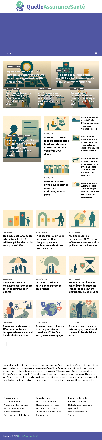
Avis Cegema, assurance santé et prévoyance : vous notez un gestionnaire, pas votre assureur (90, 143)
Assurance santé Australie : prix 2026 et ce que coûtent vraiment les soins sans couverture (90, 190)
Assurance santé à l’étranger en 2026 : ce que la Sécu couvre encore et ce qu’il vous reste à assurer (84, 240)
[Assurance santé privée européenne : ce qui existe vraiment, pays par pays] (56, 167)
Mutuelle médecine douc (15, 405)
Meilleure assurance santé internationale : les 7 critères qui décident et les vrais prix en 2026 (18, 240)
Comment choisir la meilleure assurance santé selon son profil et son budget (17, 287)
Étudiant (11, 136)
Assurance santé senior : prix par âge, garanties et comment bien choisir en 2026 (83, 330)
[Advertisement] (51, 32)
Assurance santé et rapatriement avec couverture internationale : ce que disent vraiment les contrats (89, 167)
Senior (78, 323)
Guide (10, 67)
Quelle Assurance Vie (77, 411)
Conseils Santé (43, 398)
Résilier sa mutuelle (77, 401)
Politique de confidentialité (16, 415)
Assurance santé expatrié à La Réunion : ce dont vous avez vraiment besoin (90, 123)
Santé (17, 67)
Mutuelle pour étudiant (46, 401)
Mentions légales (12, 411)
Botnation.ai (42, 415)
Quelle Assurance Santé (28, 436)
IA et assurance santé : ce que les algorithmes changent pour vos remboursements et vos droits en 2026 (50, 242)
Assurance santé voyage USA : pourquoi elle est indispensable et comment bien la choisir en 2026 (18, 330)
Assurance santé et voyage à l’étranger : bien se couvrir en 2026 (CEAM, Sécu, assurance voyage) (51, 330)
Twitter (71, 415)
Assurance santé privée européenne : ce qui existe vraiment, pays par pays (56, 188)
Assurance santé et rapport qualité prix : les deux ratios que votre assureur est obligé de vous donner (56, 146)
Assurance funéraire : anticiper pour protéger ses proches (49, 285)
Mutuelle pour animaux (46, 408)
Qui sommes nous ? (13, 401)
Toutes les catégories (14, 408)
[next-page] (9, 344)
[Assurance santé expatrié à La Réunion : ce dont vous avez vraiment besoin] (76, 117)
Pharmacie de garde (77, 398)
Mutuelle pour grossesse (47, 405)
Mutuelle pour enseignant (80, 405)
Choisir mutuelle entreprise (48, 411)
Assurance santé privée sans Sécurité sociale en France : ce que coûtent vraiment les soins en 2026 (83, 287)
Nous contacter (11, 398)
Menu (9, 53)
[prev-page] (5, 344)
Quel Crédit (73, 408)
